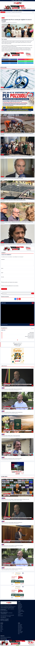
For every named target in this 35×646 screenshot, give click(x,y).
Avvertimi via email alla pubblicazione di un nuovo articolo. (9, 285)
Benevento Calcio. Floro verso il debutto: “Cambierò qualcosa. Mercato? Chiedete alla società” (15, 499)
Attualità (1, 626)
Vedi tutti (32, 328)
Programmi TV (20, 605)
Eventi (1, 631)
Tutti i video (32, 367)
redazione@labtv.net (3, 617)
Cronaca (1, 624)
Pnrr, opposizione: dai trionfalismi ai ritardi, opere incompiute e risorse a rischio (16, 12)
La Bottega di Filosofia (21, 611)
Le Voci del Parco (20, 613)
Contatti (16, 0)
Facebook (9, 59)
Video (19, 633)
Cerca (22, 0)
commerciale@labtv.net (5, 620)
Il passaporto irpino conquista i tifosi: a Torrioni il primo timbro (11, 435)
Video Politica (20, 625)
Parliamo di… (20, 614)
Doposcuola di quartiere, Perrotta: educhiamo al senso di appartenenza (12, 412)
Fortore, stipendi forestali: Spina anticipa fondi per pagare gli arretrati (11, 178)
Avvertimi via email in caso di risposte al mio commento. (9, 282)
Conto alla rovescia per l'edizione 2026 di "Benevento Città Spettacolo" (12, 522)
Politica (1, 625)
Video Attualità (20, 626)
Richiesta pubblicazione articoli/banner (5, 637)
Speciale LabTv (20, 606)
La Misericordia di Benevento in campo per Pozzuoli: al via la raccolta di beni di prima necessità (15, 111)
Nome (2, 268)
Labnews (19, 612)
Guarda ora (31, 324)
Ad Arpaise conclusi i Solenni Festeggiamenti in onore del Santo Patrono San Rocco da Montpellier (16, 156)
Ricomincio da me (20, 615)
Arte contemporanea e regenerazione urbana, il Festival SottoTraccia (12, 458)
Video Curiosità (20, 632)
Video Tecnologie (20, 631)
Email (2, 272)
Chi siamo (13, 0)
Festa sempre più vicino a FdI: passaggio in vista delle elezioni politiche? (12, 545)
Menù (2, 10)
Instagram (25, 59)
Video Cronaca (20, 624)
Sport (1, 630)
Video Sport (19, 630)
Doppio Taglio (20, 607)
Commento (3, 259)
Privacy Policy (20, 604)
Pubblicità (19, 0)
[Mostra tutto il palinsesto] (17, 340)
